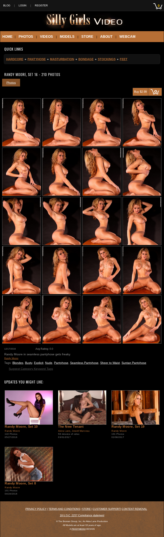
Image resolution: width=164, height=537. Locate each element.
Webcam (127, 36)
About (106, 36)
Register (41, 5)
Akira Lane (64, 431)
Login (22, 5)
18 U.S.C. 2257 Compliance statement (82, 515)
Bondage (86, 59)
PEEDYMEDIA (79, 529)
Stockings (107, 59)
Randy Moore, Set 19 (128, 426)
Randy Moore (11, 358)
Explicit (38, 362)
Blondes (17, 362)
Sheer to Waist (110, 362)
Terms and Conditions (64, 509)
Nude (48, 362)
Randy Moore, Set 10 (21, 426)
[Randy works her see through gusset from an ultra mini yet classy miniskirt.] (29, 407)
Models (67, 36)
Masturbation (62, 59)
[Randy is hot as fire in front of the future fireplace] (135, 407)
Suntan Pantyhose (134, 362)
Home (7, 36)
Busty (28, 362)
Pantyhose (37, 59)
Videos (46, 36)
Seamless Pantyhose (84, 362)
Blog (6, 5)
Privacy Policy (36, 509)
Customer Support (106, 509)
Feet (123, 59)
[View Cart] (158, 10)
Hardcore (14, 59)
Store (87, 36)
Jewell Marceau (80, 431)
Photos (26, 36)
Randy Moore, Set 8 (20, 483)
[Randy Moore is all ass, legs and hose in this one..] (29, 464)
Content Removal (134, 509)
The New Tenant (70, 426)
